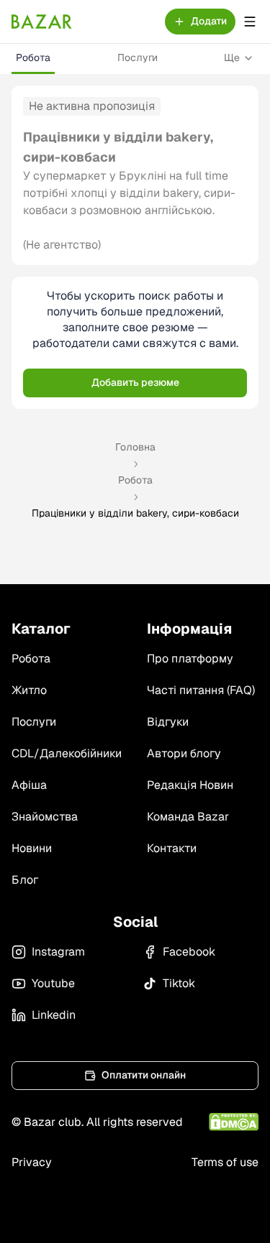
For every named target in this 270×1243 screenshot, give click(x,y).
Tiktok (179, 983)
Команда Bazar (188, 816)
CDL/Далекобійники (67, 753)
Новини (32, 848)
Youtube (53, 983)
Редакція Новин (190, 785)
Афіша (29, 785)
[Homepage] (42, 21)
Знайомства (45, 816)
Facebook (189, 951)
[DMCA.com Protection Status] (233, 1122)
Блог (25, 879)
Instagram (58, 951)
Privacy (32, 1162)
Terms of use (225, 1162)
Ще (232, 57)
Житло (29, 690)
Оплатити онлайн (144, 1074)
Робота (33, 57)
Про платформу (190, 658)
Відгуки (168, 721)
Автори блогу (184, 753)
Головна (135, 446)
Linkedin (54, 1014)
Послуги (137, 57)
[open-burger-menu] (249, 21)
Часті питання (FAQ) (201, 690)
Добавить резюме (135, 382)
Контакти (172, 848)
